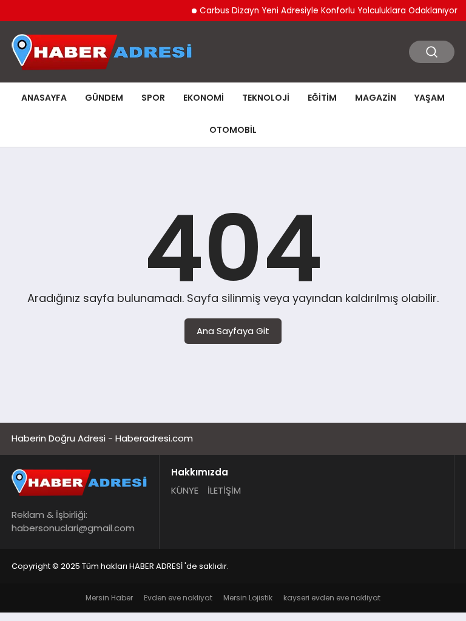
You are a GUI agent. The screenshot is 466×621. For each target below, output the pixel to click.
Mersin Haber (109, 597)
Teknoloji (265, 98)
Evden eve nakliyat (178, 597)
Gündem (104, 98)
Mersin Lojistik (247, 597)
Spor (153, 98)
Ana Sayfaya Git (233, 330)
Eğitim (322, 98)
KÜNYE (184, 490)
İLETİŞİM (224, 490)
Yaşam (429, 98)
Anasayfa (44, 98)
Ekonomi (203, 98)
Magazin (375, 98)
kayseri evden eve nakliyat (331, 597)
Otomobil (233, 130)
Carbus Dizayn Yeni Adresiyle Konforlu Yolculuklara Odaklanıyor (324, 10)
